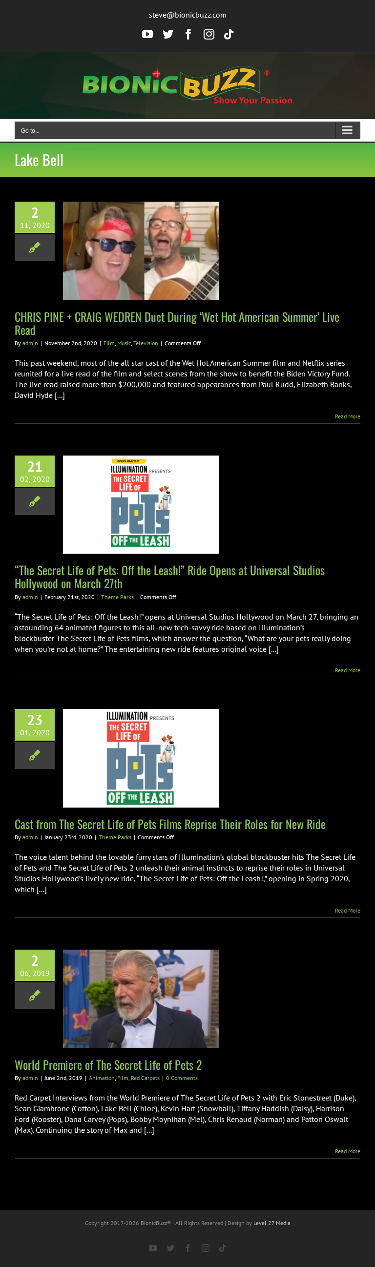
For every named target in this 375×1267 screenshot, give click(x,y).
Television (145, 343)
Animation (102, 1077)
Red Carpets (145, 1077)
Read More (347, 416)
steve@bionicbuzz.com (188, 15)
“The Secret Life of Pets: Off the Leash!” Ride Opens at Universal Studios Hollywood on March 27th (170, 576)
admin (30, 343)
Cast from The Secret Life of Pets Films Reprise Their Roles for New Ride (170, 823)
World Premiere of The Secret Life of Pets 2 (108, 1064)
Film (109, 343)
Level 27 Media (272, 1222)
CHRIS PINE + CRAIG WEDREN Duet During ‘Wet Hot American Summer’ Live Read (177, 323)
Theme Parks (117, 597)
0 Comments (182, 1077)
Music (124, 343)
